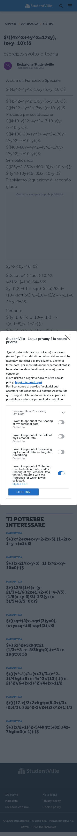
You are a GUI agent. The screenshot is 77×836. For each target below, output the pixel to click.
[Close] (69, 339)
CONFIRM (23, 492)
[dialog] (38, 418)
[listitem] (38, 412)
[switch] (61, 422)
